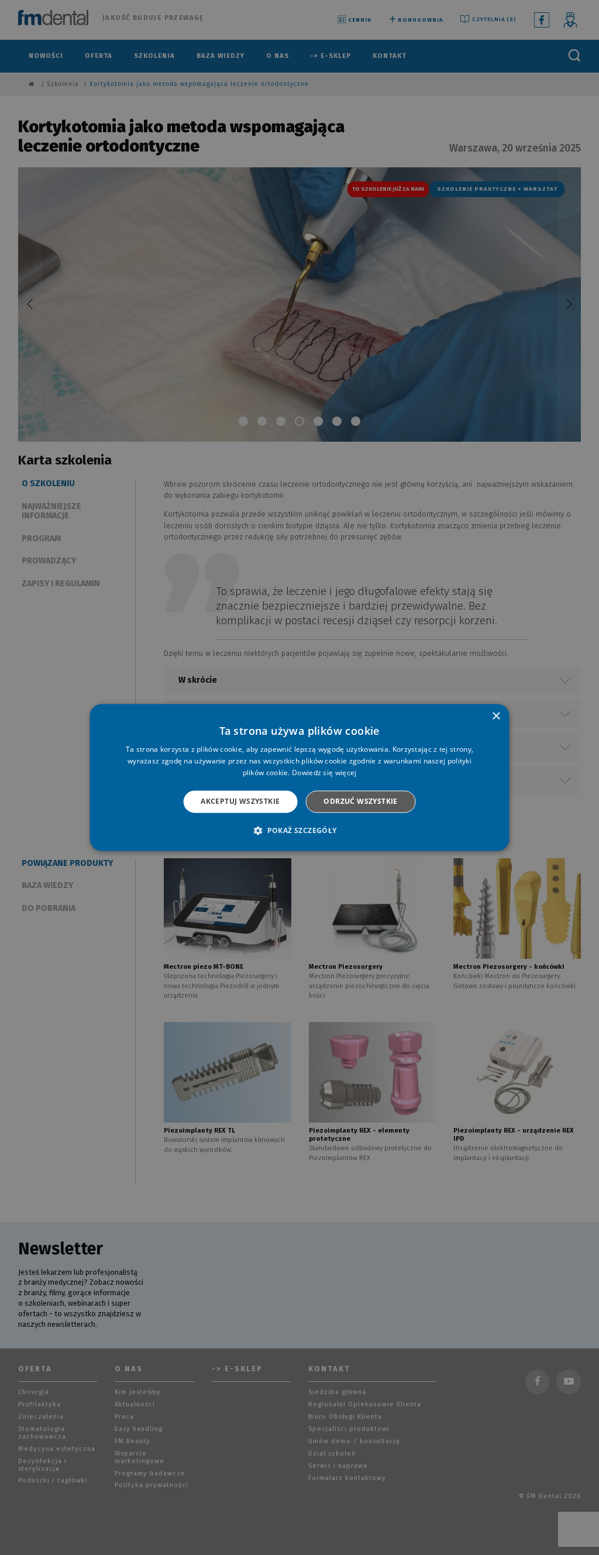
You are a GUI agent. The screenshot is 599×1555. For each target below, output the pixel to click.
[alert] (299, 777)
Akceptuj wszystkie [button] (240, 801)
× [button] (495, 716)
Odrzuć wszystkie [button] (360, 801)
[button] (299, 831)
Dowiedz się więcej (324, 772)
